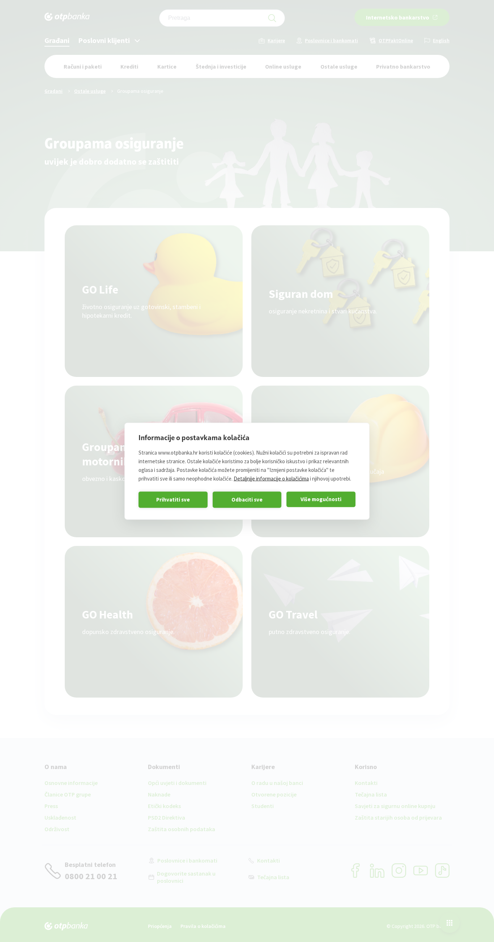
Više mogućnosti (321, 499)
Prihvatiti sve (173, 499)
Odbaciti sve (247, 499)
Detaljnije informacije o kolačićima (271, 478)
